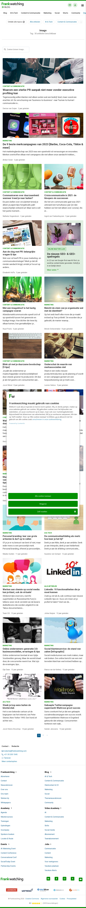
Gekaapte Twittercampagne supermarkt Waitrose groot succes (62, 706)
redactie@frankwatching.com (15, 751)
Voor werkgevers (51, 862)
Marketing (47, 13)
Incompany (5, 830)
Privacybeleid (71, 899)
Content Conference (8, 853)
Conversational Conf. (9, 857)
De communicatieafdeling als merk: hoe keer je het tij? (62, 537)
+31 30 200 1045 (10, 754)
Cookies (62, 899)
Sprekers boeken (7, 834)
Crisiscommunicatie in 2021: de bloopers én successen (60, 197)
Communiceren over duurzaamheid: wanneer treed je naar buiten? (21, 197)
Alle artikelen (35, 22)
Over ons (4, 789)
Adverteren (5, 776)
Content (48, 853)
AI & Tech (14, 13)
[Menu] (82, 5)
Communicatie (50, 849)
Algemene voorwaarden (49, 899)
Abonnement (50, 834)
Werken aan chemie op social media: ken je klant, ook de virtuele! (21, 591)
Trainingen (5, 821)
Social (57, 13)
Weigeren (43, 504)
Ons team (4, 794)
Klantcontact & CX (52, 785)
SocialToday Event (8, 862)
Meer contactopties (9, 761)
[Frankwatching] (13, 4)
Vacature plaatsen (52, 866)
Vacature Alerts (51, 870)
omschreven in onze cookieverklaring (46, 419)
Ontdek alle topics (15, 22)
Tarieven (7, 758)
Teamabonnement (52, 839)
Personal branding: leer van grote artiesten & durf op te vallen (20, 537)
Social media (50, 830)
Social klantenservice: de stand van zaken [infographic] (62, 650)
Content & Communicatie (30, 13)
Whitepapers (6, 803)
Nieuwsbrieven (7, 785)
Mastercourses (7, 817)
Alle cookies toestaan (43, 496)
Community (75, 13)
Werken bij (5, 798)
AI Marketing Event (8, 849)
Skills (47, 826)
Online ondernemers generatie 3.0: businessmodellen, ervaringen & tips (21, 650)
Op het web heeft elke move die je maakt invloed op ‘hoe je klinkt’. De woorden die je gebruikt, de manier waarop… (63, 317)
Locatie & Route (7, 839)
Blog (5, 13)
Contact (4, 781)
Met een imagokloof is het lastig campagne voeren (19, 309)
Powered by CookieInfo (17, 423)
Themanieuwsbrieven (53, 798)
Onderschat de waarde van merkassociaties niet (58, 365)
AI (45, 812)
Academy (5, 808)
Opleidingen (5, 826)
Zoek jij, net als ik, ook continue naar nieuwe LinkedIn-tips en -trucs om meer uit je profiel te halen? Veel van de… (63, 599)
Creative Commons (32, 899)
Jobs (47, 844)
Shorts (65, 13)
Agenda (4, 812)
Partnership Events (8, 866)
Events (4, 844)
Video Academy (52, 808)
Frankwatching (8, 772)
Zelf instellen (42, 511)
